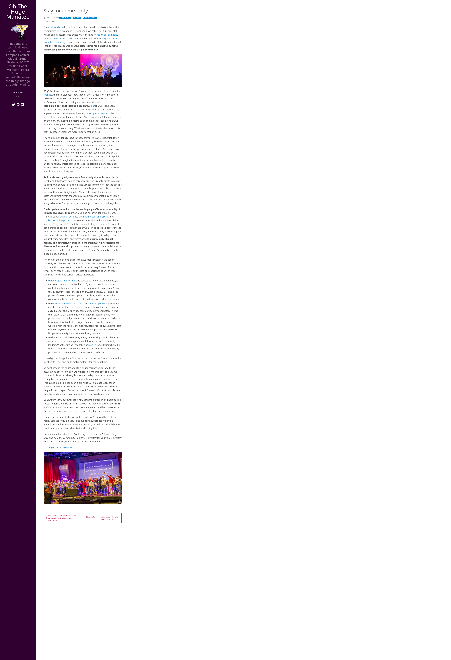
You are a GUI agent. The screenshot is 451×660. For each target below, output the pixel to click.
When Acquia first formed (62, 280)
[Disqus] (83, 556)
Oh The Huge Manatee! (17, 13)
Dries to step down (62, 38)
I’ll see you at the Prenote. (58, 447)
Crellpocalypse (56, 27)
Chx (119, 344)
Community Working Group (93, 216)
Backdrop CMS (97, 303)
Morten (92, 344)
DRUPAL (77, 18)
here (93, 105)
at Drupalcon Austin (97, 113)
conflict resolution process (58, 220)
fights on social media (105, 34)
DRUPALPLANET (89, 18)
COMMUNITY (65, 18)
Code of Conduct (69, 216)
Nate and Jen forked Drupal (69, 303)
